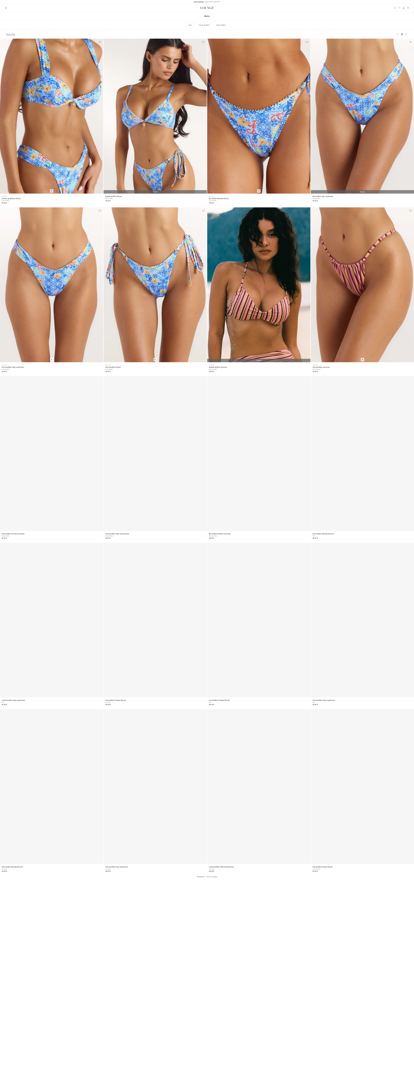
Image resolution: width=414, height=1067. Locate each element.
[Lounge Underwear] (206, 8)
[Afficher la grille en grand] (397, 34)
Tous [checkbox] (190, 25)
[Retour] (3, 117)
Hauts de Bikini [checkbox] (204, 25)
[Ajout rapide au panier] (51, 191)
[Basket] (408, 8)
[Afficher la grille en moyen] (402, 34)
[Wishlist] (399, 8)
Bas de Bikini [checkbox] (221, 25)
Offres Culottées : (199, 1)
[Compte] (403, 8)
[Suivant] (100, 117)
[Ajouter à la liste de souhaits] (99, 42)
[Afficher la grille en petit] (406, 34)
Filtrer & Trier (10, 34)
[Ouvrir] (6, 8)
